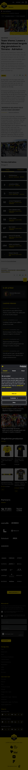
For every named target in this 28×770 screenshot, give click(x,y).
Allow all (14, 393)
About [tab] (23, 370)
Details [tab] (14, 370)
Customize (13, 398)
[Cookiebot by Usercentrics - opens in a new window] (20, 367)
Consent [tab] (5, 370)
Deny (14, 402)
